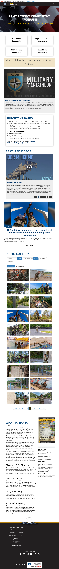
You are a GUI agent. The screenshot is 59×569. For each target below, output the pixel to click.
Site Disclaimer (12, 536)
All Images (42, 258)
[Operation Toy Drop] (18, 275)
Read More (29, 246)
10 (51, 197)
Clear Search (11, 266)
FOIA (21, 529)
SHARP (16, 542)
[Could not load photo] (41, 275)
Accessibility (12, 532)
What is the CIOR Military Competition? (18, 100)
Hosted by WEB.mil (20, 564)
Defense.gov (21, 536)
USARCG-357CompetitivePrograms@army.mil (21, 142)
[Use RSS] (38, 554)
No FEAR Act (21, 532)
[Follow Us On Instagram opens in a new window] (27, 554)
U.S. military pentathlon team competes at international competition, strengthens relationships (29, 232)
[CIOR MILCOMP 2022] (29, 167)
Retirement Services (16, 541)
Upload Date (11, 261)
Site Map (12, 531)
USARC (9, 226)
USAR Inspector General (16, 545)
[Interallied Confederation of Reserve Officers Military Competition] (18, 288)
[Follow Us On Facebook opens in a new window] (20, 554)
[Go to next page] (37, 408)
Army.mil (20, 535)
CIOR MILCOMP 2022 (14, 183)
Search (19, 258)
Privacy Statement (12, 535)
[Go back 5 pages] (19, 408)
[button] (31, 1)
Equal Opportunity (16, 538)
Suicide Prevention (16, 544)
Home (12, 529)
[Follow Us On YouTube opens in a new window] (31, 554)
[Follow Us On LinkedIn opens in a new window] (35, 554)
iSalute (21, 531)
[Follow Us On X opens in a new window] (24, 554)
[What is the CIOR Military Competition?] (29, 83)
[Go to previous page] (22, 408)
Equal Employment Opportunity (16, 539)
